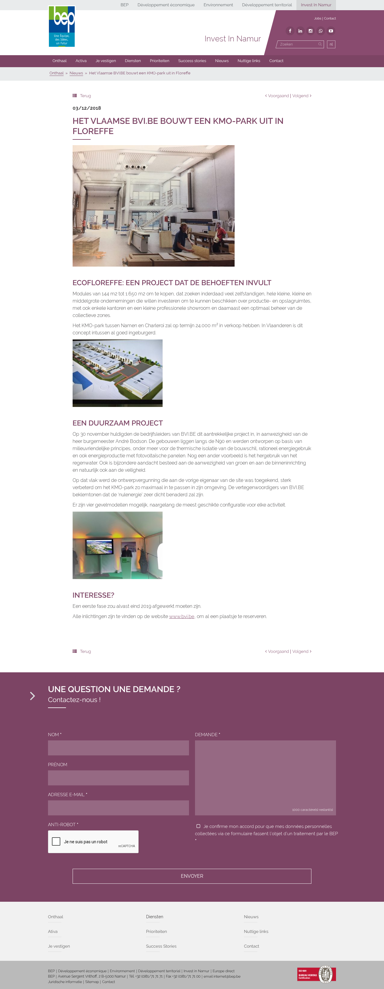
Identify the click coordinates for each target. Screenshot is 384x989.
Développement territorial (267, 5)
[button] (160, 61)
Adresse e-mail (67, 794)
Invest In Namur (316, 5)
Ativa (53, 931)
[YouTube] (330, 30)
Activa (81, 61)
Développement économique (165, 5)
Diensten (133, 61)
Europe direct (224, 971)
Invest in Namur (196, 971)
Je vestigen (106, 61)
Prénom (57, 764)
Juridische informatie (65, 982)
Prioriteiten (160, 61)
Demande (207, 734)
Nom (55, 734)
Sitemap (92, 982)
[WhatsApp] (320, 30)
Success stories (192, 61)
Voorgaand (278, 96)
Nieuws (222, 61)
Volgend (300, 96)
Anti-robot (63, 824)
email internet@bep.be (222, 976)
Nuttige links (249, 61)
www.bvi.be (181, 616)
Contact (330, 18)
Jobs (317, 18)
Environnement (218, 5)
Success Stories (161, 946)
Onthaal (59, 61)
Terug (85, 96)
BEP (125, 5)
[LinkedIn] (300, 30)
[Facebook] (290, 30)
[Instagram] (310, 30)
